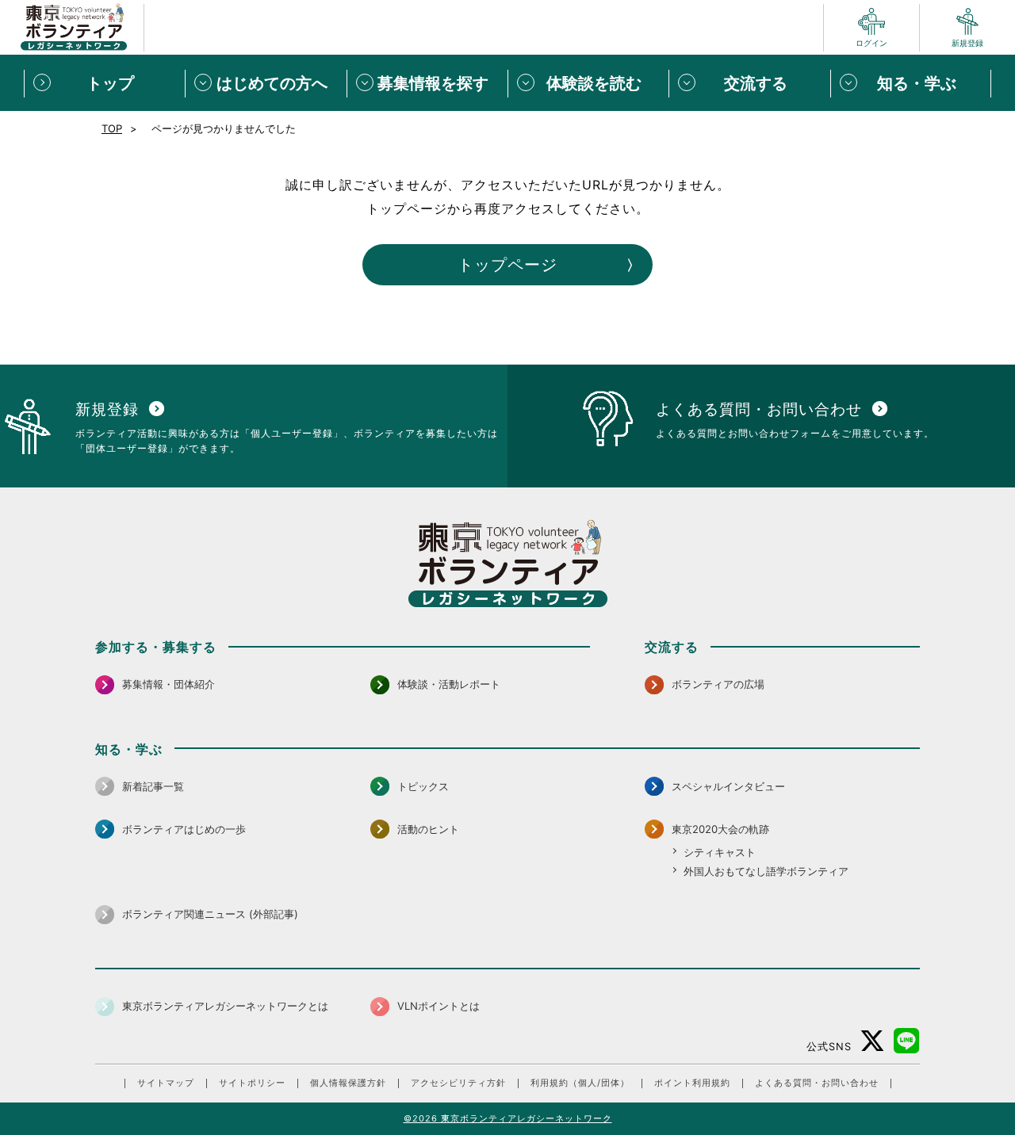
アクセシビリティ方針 (458, 1083)
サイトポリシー (252, 1083)
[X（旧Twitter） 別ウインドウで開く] (873, 1041)
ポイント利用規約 (692, 1083)
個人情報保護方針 (348, 1083)
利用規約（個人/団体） (580, 1083)
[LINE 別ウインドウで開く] (907, 1041)
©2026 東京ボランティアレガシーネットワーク (508, 1118)
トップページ (507, 264)
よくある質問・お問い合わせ (817, 1083)
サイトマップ (165, 1083)
